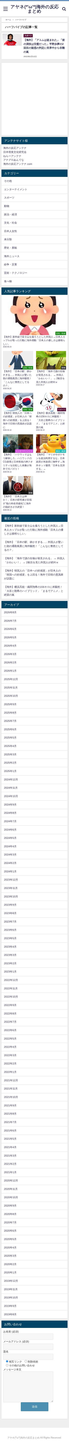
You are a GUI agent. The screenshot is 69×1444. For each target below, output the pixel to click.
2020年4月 (10, 1247)
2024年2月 (10, 863)
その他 (8, 181)
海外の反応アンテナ (14, 148)
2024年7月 (10, 821)
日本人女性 (10, 231)
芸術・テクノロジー (15, 273)
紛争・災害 (10, 264)
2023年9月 (10, 904)
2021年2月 (10, 1164)
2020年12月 (11, 1180)
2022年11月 (11, 988)
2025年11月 (11, 687)
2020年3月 (10, 1255)
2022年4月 (10, 1047)
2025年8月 (10, 712)
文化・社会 (10, 222)
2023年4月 (10, 946)
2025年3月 (10, 754)
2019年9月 (10, 1306)
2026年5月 (10, 637)
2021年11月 (11, 1088)
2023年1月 (10, 971)
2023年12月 (11, 879)
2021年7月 (10, 1122)
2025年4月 (10, 746)
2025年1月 (10, 771)
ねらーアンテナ (12, 156)
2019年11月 (11, 1289)
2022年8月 (10, 1013)
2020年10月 (11, 1197)
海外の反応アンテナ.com (17, 164)
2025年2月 (10, 762)
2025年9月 (10, 704)
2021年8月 (10, 1113)
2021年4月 (10, 1147)
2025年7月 (10, 721)
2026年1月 (10, 670)
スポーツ (9, 197)
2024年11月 (11, 787)
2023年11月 (11, 888)
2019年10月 (11, 1297)
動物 (6, 206)
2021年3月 (10, 1155)
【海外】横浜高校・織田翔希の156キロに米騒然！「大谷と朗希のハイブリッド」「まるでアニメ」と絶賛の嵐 (33, 591)
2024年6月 (10, 829)
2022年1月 (10, 1072)
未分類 (8, 239)
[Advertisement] (34, 99)
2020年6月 (10, 1230)
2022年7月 (10, 1021)
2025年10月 (11, 696)
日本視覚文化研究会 (14, 152)
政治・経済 (10, 214)
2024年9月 (10, 804)
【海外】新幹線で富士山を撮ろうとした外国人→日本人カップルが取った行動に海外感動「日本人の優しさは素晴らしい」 (33, 529)
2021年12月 (11, 1080)
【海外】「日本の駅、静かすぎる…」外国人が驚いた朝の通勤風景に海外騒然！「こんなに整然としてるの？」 (33, 546)
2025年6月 (10, 729)
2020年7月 (10, 1222)
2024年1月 (10, 871)
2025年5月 (10, 737)
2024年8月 (10, 813)
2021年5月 (10, 1138)
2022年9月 (10, 1005)
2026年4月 (10, 645)
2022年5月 (10, 1038)
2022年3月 (10, 1055)
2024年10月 (11, 796)
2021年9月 (10, 1105)
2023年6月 (10, 930)
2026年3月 (10, 654)
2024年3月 (10, 854)
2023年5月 (10, 938)
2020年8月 (10, 1214)
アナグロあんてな (13, 160)
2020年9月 (10, 1205)
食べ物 (8, 281)
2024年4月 (10, 846)
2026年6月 (10, 629)
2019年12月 (11, 1281)
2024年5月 (10, 838)
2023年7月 (10, 921)
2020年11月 (11, 1189)
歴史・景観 (10, 247)
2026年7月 (10, 620)
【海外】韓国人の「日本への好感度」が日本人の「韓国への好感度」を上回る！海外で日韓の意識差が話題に (33, 574)
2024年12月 (11, 779)
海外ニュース (12, 256)
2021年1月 (10, 1172)
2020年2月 (10, 1264)
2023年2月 (10, 963)
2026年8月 (10, 612)
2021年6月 (10, 1130)
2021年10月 (11, 1097)
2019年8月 (10, 1314)
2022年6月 (10, 1030)
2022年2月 (10, 1063)
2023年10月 (11, 896)
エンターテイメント (15, 189)
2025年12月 (11, 679)
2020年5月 (10, 1239)
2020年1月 (10, 1272)
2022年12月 (11, 980)
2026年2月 (10, 662)
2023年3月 (10, 955)
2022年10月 (11, 996)
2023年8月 (10, 913)
